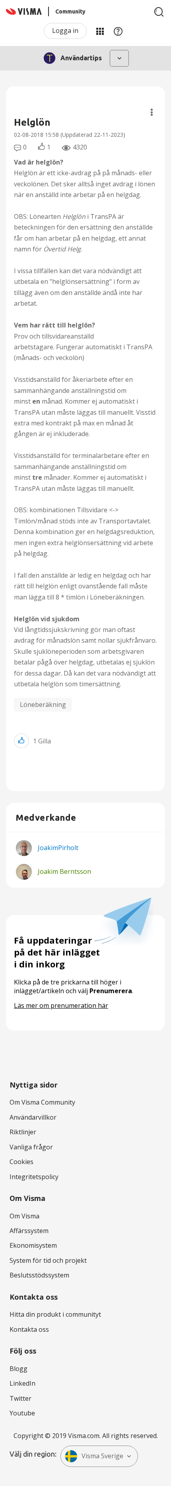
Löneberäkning (43, 704)
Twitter (20, 1398)
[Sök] (159, 12)
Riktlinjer (23, 1132)
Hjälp (118, 31)
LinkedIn (22, 1383)
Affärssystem (29, 1230)
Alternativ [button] (151, 112)
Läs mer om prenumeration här (61, 1005)
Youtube (22, 1413)
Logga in (65, 30)
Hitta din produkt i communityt (55, 1314)
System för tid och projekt (48, 1260)
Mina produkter (100, 31)
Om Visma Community (42, 1102)
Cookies (21, 1161)
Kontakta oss (29, 1329)
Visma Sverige (102, 1456)
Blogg (18, 1368)
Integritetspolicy (34, 1176)
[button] (21, 740)
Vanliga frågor (31, 1147)
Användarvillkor (33, 1117)
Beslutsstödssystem (39, 1275)
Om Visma (24, 1216)
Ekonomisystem (33, 1245)
